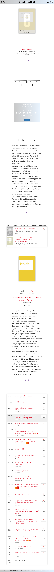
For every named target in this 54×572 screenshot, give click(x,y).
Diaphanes (27, 2)
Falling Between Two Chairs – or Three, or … (27, 553)
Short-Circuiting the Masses (23, 546)
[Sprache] (50, 2)
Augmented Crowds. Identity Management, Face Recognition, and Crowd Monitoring (25, 441)
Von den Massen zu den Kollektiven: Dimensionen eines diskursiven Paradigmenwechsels (25, 240)
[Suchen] (3, 2)
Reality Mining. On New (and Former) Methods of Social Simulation (25, 478)
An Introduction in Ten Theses (23, 396)
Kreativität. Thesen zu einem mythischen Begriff (26, 229)
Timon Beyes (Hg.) (30, 297)
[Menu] (1, 2)
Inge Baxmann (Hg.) (18, 297)
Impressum (47, 570)
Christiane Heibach (27, 49)
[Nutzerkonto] (48, 2)
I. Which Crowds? (19, 402)
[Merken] (26, 60)
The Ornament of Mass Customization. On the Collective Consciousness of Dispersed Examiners (26, 502)
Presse (22, 570)
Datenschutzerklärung (39, 570)
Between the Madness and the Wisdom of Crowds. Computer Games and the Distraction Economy (26, 539)
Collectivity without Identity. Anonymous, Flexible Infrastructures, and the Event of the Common (27, 512)
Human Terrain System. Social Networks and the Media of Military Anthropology (26, 485)
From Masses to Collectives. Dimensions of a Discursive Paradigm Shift (26, 417)
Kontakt (31, 570)
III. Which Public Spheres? (22, 494)
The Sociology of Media (21, 471)
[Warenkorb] (52, 2)
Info (19, 570)
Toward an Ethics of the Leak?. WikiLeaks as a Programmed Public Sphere (26, 530)
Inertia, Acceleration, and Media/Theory (26, 423)
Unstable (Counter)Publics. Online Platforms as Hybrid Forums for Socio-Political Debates (26, 521)
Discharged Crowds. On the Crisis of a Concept (25, 456)
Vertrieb (27, 570)
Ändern (27, 120)
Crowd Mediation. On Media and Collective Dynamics (24, 409)
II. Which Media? (19, 449)
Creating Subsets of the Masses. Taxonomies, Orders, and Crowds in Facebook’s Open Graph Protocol (25, 432)
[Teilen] (28, 60)
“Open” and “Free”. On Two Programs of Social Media (26, 464)
